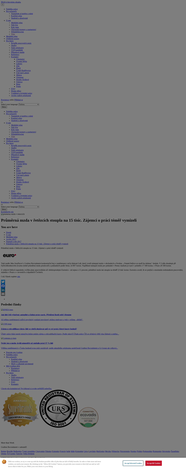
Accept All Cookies (153, 463)
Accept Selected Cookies (133, 463)
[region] (93, 463)
